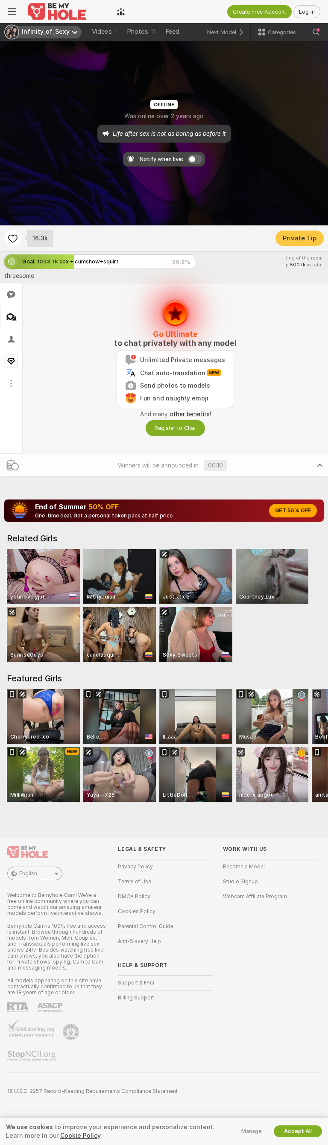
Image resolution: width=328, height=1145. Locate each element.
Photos (141, 31)
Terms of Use (134, 882)
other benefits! (190, 414)
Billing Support (136, 998)
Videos (104, 31)
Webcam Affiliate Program (255, 897)
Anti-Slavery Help (139, 941)
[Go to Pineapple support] (72, 1032)
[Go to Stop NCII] (32, 1056)
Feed (172, 31)
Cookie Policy (80, 1135)
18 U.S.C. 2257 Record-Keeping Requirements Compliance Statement (92, 1091)
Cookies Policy (136, 911)
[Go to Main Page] (66, 11)
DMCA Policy (134, 897)
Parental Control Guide (145, 926)
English (28, 873)
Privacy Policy (135, 867)
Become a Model (244, 867)
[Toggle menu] (12, 11)
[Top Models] (120, 11)
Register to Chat (175, 428)
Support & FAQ (136, 983)
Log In (307, 12)
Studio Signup (240, 882)
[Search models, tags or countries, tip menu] (316, 32)
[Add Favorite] (12, 238)
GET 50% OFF (293, 511)
